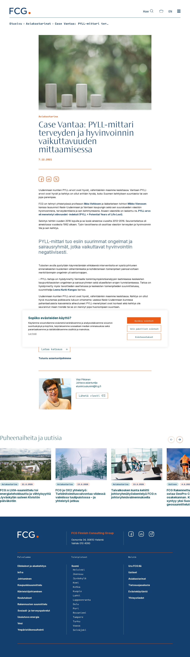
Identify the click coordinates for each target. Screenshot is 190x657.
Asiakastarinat (137, 578)
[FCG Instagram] (151, 535)
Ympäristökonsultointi (31, 629)
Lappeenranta (82, 600)
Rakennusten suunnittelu (32, 604)
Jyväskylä (79, 578)
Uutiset (132, 572)
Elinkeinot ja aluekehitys (32, 565)
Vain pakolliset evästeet (144, 328)
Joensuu (78, 574)
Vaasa (76, 625)
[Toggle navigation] (178, 11)
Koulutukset (25, 597)
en (170, 11)
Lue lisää (32, 333)
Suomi (75, 565)
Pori (76, 608)
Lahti (76, 595)
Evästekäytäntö (138, 591)
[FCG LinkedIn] (141, 535)
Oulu (76, 604)
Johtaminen (25, 578)
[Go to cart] (161, 11)
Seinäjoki (79, 630)
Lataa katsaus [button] (51, 349)
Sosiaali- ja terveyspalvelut (34, 610)
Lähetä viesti (90, 396)
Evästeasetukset (144, 336)
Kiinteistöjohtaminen (30, 591)
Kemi (76, 582)
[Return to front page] (20, 13)
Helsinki (79, 569)
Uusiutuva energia (28, 616)
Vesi (20, 623)
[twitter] (56, 180)
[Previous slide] (171, 439)
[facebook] (41, 180)
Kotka (76, 587)
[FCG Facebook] (131, 535)
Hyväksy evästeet (143, 320)
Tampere (78, 617)
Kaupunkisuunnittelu (30, 585)
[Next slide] (179, 439)
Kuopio (77, 591)
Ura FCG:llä (134, 565)
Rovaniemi (79, 612)
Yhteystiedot (136, 597)
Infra (20, 572)
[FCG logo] (28, 537)
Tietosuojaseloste (139, 585)
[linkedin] (48, 180)
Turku (76, 621)
